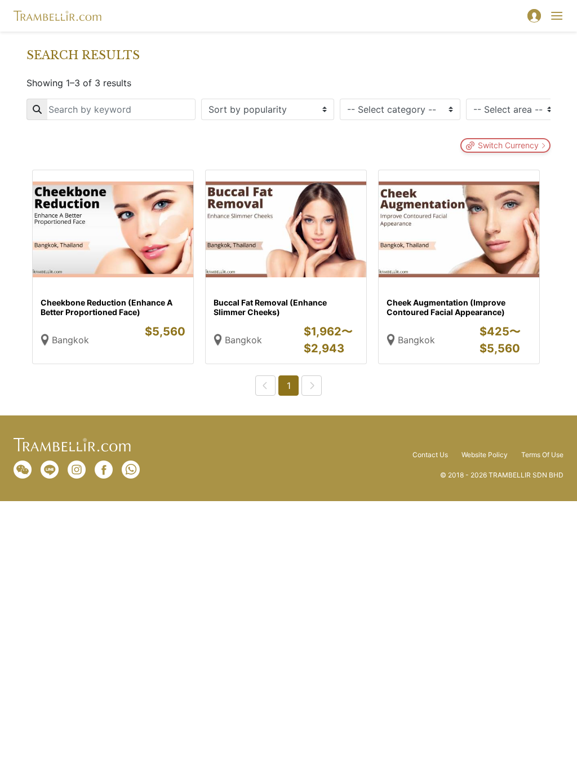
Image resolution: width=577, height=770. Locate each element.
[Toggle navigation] (556, 16)
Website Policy (484, 455)
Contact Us (430, 455)
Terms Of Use (542, 455)
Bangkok (70, 340)
